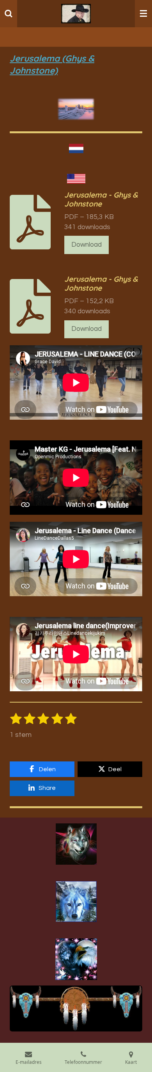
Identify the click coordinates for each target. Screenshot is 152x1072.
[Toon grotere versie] (76, 844)
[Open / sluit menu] (143, 13)
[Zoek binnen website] (8, 13)
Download (86, 244)
